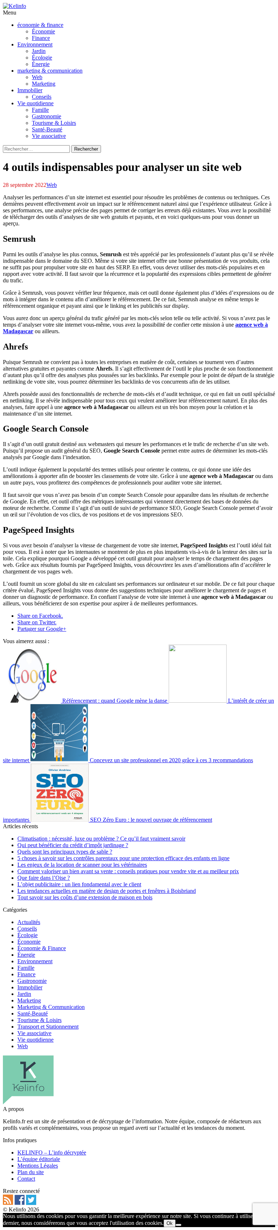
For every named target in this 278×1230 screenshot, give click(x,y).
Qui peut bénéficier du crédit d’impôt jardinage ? (72, 845)
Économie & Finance (41, 948)
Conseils (27, 928)
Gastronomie (32, 981)
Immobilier (29, 987)
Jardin (24, 994)
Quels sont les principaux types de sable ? (64, 852)
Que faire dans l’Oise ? (43, 878)
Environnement (34, 961)
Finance (26, 974)
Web (51, 185)
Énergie (26, 955)
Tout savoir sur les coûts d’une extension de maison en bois (84, 897)
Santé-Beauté (32, 1013)
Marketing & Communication (51, 1007)
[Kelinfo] (14, 6)
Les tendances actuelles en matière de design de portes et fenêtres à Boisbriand (106, 891)
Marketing (29, 1000)
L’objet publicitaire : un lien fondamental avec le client (79, 884)
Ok (170, 1223)
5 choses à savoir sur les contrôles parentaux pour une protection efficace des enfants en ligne (123, 858)
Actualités (28, 922)
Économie (29, 942)
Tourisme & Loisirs (39, 1020)
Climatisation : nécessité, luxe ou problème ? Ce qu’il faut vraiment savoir (101, 838)
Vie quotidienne (35, 1040)
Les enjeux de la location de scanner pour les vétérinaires (82, 865)
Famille (25, 968)
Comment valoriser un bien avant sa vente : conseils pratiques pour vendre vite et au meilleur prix (128, 871)
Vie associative (34, 1033)
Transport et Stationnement (48, 1026)
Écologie (27, 935)
